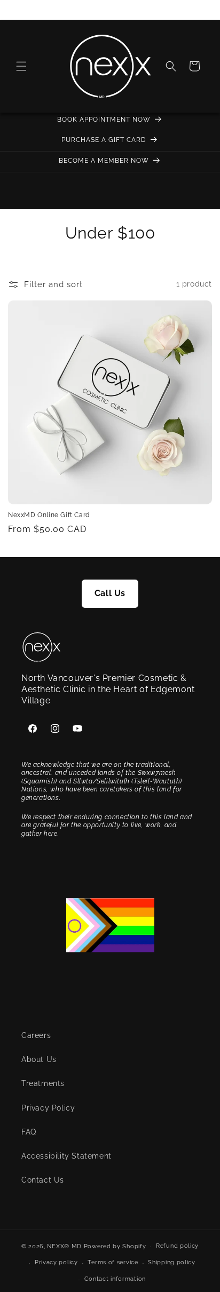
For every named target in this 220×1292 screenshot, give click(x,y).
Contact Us (42, 1180)
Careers (36, 1035)
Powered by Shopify (115, 1246)
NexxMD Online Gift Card (49, 515)
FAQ (28, 1132)
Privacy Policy (48, 1108)
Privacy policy (56, 1262)
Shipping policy (171, 1262)
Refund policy (177, 1245)
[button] (21, 66)
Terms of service (113, 1262)
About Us (39, 1059)
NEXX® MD (64, 1246)
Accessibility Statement (66, 1156)
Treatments (43, 1083)
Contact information (115, 1278)
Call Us (110, 593)
